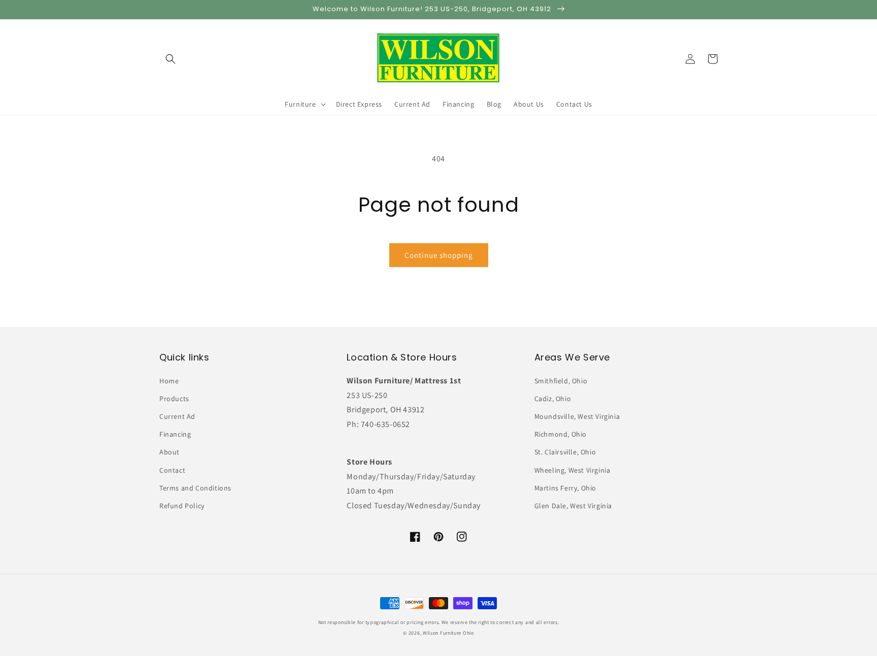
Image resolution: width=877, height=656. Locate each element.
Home (169, 380)
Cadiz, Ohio (552, 398)
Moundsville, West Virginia (577, 416)
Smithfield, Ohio (561, 380)
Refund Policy (182, 505)
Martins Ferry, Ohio (565, 488)
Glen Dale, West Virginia (573, 505)
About (169, 451)
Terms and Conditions (195, 488)
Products (174, 398)
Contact (172, 470)
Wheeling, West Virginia (572, 470)
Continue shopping (438, 255)
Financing (175, 434)
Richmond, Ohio (560, 434)
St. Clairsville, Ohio (565, 451)
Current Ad (177, 416)
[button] (170, 59)
